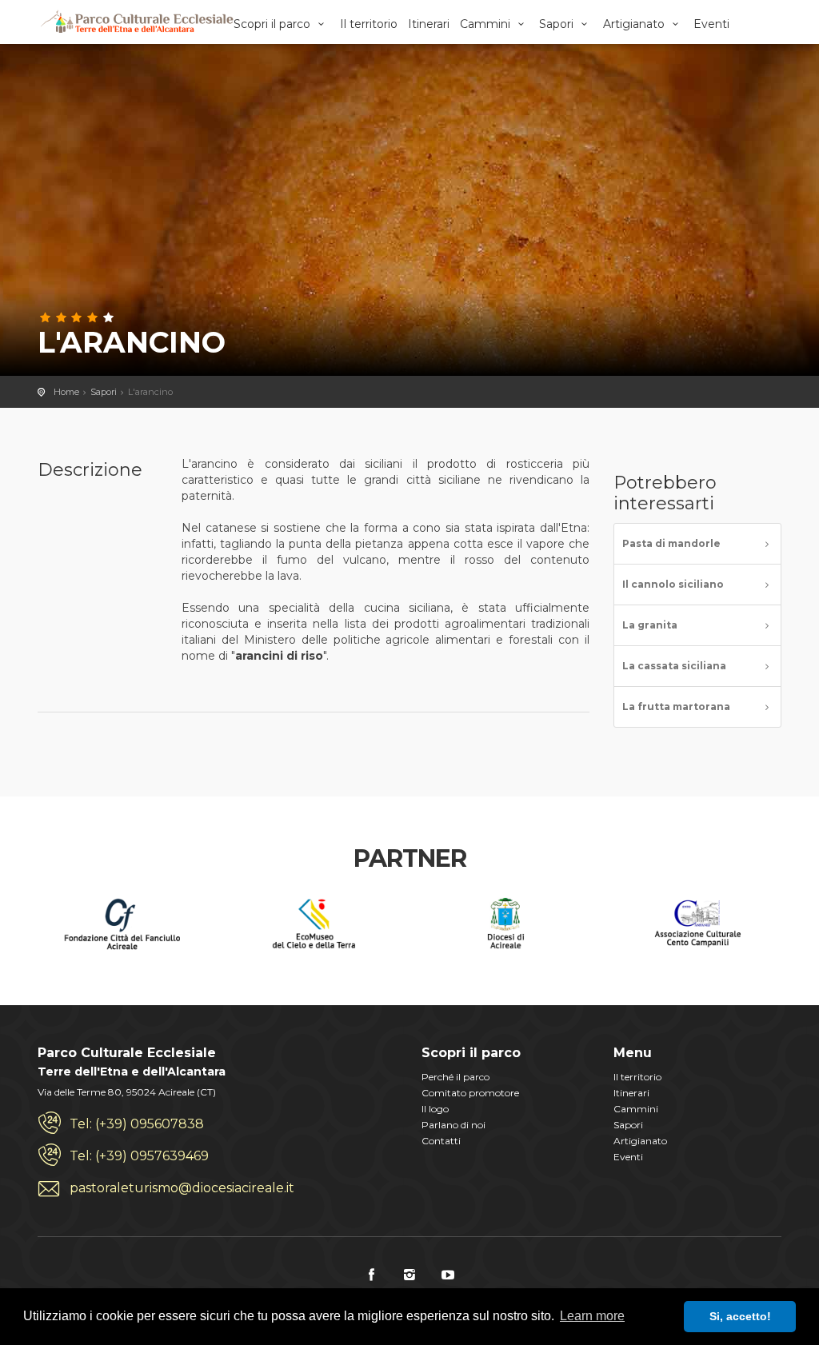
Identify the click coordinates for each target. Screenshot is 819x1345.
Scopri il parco (274, 24)
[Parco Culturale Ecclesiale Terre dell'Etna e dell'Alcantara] (136, 22)
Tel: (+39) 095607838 (137, 1123)
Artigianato (635, 24)
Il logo (435, 1109)
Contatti (441, 1141)
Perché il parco (455, 1077)
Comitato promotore (470, 1093)
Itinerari (428, 24)
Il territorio (369, 24)
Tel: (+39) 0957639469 (139, 1155)
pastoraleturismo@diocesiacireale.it (182, 1187)
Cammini (486, 24)
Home (66, 391)
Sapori (558, 24)
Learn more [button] (592, 1316)
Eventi (711, 24)
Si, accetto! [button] (740, 1316)
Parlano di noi (453, 1125)
